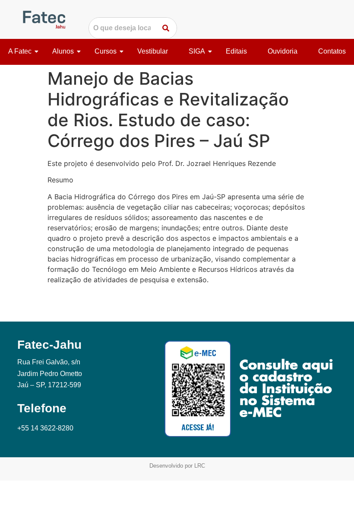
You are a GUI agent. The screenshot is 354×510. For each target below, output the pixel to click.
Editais (236, 51)
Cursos (106, 51)
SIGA (197, 51)
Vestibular (152, 51)
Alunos (63, 51)
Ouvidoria (282, 51)
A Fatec (20, 51)
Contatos (332, 51)
